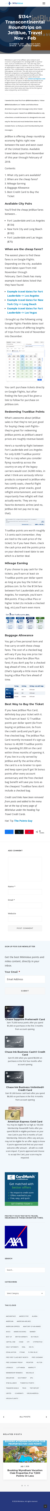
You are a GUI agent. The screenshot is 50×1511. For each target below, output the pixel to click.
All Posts (25, 1417)
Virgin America (32, 1393)
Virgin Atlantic (12, 1398)
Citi (28, 1342)
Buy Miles (34, 1337)
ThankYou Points (27, 1383)
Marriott (32, 1367)
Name (11, 886)
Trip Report (34, 1388)
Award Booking (20, 1332)
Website (12, 913)
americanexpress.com (36, 79)
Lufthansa (20, 1367)
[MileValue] (14, 3)
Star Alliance (11, 1383)
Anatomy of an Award (32, 1326)
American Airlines (24, 1321)
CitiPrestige (37, 1342)
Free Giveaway (37, 1357)
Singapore (10, 1378)
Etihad (22, 1352)
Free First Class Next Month (17, 1357)
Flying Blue (32, 1352)
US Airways (19, 1393)
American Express (13, 1326)
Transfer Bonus (12, 1388)
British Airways (21, 1337)
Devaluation (11, 1352)
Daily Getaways (12, 1347)
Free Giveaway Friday (14, 1362)
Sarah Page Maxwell (31, 46)
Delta (31, 1347)
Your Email (12, 971)
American (9, 1321)
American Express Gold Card (25, 1121)
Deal (23, 1347)
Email (11, 899)
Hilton (39, 1362)
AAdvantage (11, 1316)
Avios (8, 1332)
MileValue (30, 1373)
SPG (31, 1378)
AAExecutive (24, 1316)
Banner (32, 1332)
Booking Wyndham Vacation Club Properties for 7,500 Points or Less (25, 1473)
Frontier (29, 1362)
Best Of (9, 1337)
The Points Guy (23, 820)
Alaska (34, 1316)
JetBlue (12, 46)
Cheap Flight (34, 44)
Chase (21, 1342)
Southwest (22, 1378)
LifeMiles (9, 1367)
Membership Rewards (14, 1373)
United (8, 1393)
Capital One (10, 1342)
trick (24, 1388)
